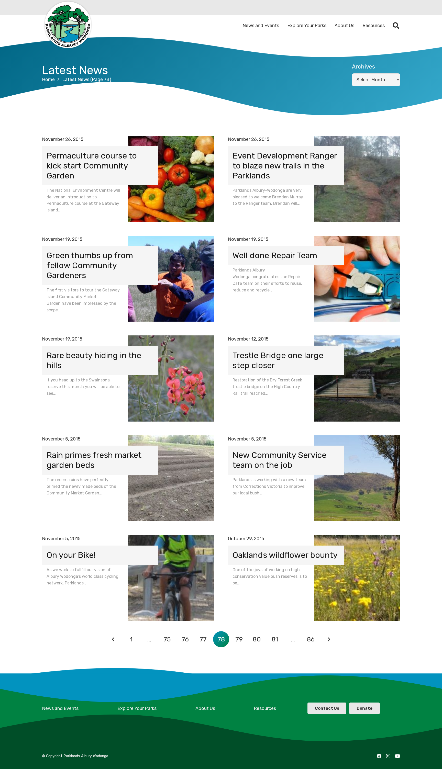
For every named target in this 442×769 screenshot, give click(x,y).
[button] (396, 25)
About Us (205, 708)
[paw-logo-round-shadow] (67, 25)
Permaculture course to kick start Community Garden (92, 165)
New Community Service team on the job (279, 460)
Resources (265, 708)
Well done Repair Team (275, 255)
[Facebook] (379, 756)
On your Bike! (71, 555)
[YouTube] (397, 756)
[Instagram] (388, 756)
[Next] (329, 639)
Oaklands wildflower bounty (285, 555)
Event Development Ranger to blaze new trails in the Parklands (285, 165)
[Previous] (113, 639)
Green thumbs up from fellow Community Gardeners (90, 265)
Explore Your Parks (137, 708)
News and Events (60, 708)
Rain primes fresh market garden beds (94, 460)
